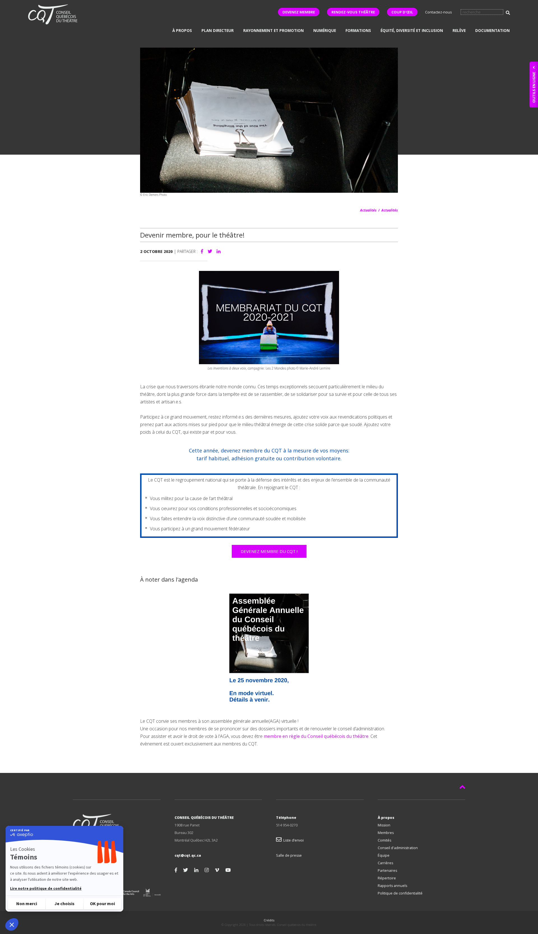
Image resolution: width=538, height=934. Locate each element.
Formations (358, 30)
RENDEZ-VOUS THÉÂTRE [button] (353, 12)
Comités (384, 840)
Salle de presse (289, 855)
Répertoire (387, 878)
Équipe (383, 855)
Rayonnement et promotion (273, 30)
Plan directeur (217, 30)
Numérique (324, 30)
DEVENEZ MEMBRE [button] (298, 12)
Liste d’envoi (293, 840)
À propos (182, 30)
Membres (386, 832)
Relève (459, 30)
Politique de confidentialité (400, 893)
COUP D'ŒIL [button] (402, 12)
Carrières (385, 863)
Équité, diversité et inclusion (412, 30)
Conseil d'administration (398, 847)
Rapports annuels (392, 885)
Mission (384, 825)
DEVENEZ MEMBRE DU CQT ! (269, 551)
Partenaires (387, 870)
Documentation (492, 30)
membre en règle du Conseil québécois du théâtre (316, 736)
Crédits (269, 920)
